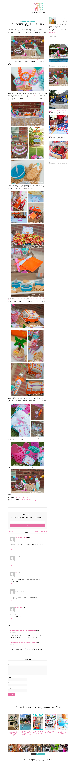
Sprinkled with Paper (26, 499)
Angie (16, 589)
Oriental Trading (54, 113)
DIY (58, 137)
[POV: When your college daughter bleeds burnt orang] (12, 748)
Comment (10, 664)
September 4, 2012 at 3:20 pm (19, 591)
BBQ (56, 137)
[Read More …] (52, 32)
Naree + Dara (19, 607)
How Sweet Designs (48, 759)
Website (10, 688)
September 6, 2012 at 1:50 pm (19, 609)
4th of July (54, 137)
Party (25, 21)
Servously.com (41, 760)
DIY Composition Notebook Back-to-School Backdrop (38, 732)
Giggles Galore (38, 8)
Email (9, 682)
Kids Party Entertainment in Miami (18, 547)
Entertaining (57, 65)
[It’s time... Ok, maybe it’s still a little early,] (29, 748)
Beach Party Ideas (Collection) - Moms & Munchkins (23, 630)
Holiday (56, 138)
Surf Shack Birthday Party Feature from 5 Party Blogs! (23, 642)
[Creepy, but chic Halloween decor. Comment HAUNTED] (46, 748)
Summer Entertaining (30, 21)
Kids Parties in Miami (21, 537)
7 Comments (27, 504)
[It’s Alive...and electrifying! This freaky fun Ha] (55, 748)
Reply (11, 549)
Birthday (21, 21)
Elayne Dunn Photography (21, 497)
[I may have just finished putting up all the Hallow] (38, 748)
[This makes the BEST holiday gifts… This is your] (20, 748)
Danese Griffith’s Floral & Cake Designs (30, 500)
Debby (16, 556)
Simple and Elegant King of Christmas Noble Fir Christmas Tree (14, 733)
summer (50, 66)
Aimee (16, 572)
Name (10, 677)
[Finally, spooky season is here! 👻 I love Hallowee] (64, 748)
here (34, 95)
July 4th (59, 138)
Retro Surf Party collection (39, 60)
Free (57, 112)
